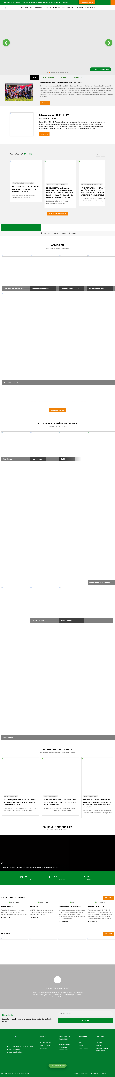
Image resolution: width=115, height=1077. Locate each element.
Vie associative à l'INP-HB (70, 906)
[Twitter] (5, 1057)
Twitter (55, 233)
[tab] (34, 77)
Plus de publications (56, 213)
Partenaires (44, 1048)
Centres (80, 1045)
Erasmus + (8, 2)
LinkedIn (64, 233)
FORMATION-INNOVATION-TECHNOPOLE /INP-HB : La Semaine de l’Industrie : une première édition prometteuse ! (59, 802)
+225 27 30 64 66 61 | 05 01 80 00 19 (20, 1046)
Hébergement (7, 906)
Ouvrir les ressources (57, 1065)
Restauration (35, 906)
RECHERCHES (48, 7)
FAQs (76, 1073)
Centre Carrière (83, 1048)
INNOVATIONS (59, 7)
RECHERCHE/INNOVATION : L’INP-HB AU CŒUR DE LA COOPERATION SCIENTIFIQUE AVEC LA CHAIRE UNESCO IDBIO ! (20, 802)
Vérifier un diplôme (29, 2)
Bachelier (99, 1042)
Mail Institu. (54, 2)
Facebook (46, 233)
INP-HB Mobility (43, 2)
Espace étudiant (87, 2)
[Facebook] (2, 1057)
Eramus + (104, 1073)
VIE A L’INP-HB (89, 7)
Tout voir (108, 897)
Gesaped (17, 2)
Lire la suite (45, 103)
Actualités (84, 1073)
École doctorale (64, 1044)
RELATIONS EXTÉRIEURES (74, 7)
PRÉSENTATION (26, 7)
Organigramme (45, 1045)
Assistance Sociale (96, 906)
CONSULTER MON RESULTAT (100, 69)
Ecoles (80, 1042)
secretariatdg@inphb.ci (14, 1052)
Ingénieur (99, 1045)
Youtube (73, 233)
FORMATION (37, 7)
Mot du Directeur (45, 1042)
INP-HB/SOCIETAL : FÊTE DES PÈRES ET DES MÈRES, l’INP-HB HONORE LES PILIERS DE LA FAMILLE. (25, 189)
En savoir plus (5, 917)
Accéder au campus (57, 410)
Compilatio (64, 2)
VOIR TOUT (108, 933)
